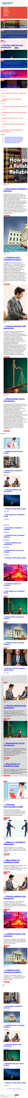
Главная (6, 7)
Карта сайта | (5, 1089)
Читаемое (6, 10)
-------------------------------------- (14, 1088)
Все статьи (6, 12)
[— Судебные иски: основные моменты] (15, 234)
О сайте (6, 8)
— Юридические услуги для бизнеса (13, 141)
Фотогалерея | (12, 1089)
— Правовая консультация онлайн (13, 805)
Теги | (17, 1089)
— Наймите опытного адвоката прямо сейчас (11, 86)
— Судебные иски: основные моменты (13, 138)
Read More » (7, 215)
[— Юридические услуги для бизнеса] (15, 376)
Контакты (6, 15)
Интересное (7, 11)
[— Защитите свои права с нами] (15, 501)
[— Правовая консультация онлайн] (15, 443)
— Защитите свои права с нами (12, 142)
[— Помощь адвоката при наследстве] (15, 303)
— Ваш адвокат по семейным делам (12, 765)
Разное (14, 1090)
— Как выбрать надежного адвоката (13, 137)
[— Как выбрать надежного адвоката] (15, 165)
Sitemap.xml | (22, 1089)
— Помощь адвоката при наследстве (13, 139)
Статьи (5, 14)
